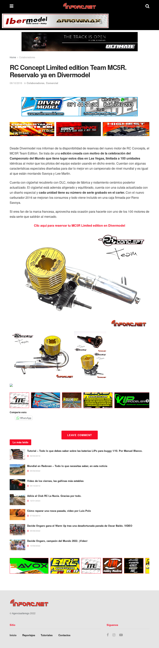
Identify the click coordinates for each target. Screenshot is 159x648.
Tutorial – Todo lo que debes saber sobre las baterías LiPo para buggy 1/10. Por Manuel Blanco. (85, 451)
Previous (7, 401)
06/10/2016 (16, 83)
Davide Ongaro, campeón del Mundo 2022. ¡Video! (57, 541)
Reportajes (28, 635)
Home (13, 57)
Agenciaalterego (20, 613)
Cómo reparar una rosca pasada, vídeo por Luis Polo (59, 511)
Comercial (52, 83)
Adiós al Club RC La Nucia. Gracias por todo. (54, 496)
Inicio (13, 635)
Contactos (64, 635)
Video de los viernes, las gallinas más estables (55, 481)
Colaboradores (27, 57)
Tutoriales (47, 635)
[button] (42, 354)
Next (147, 401)
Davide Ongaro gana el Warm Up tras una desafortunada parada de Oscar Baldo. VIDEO (79, 525)
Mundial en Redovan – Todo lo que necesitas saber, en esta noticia (67, 466)
